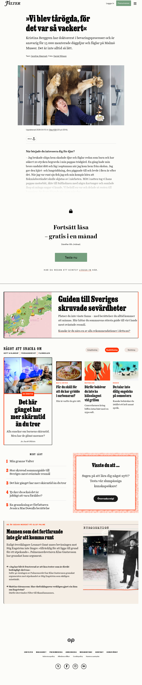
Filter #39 (53, 130)
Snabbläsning (112, 350)
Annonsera (71, 652)
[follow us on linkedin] (83, 666)
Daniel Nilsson (60, 56)
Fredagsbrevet (28, 353)
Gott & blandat (11, 353)
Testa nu (71, 257)
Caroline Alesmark (39, 56)
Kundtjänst (112, 652)
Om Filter (28, 652)
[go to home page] (13, 3)
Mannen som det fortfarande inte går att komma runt (35, 534)
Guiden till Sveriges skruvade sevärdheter (92, 303)
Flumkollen (44, 353)
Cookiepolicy (78, 656)
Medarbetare (86, 652)
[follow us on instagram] (75, 666)
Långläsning (92, 350)
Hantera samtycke (92, 656)
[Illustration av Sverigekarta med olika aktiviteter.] (28, 315)
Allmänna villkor (64, 656)
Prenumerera (123, 3)
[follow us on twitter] (58, 666)
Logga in (110, 3)
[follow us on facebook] (66, 666)
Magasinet (41, 652)
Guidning (131, 350)
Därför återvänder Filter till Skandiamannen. (43, 590)
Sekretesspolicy (49, 656)
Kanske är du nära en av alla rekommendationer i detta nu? (94, 331)
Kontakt (99, 652)
